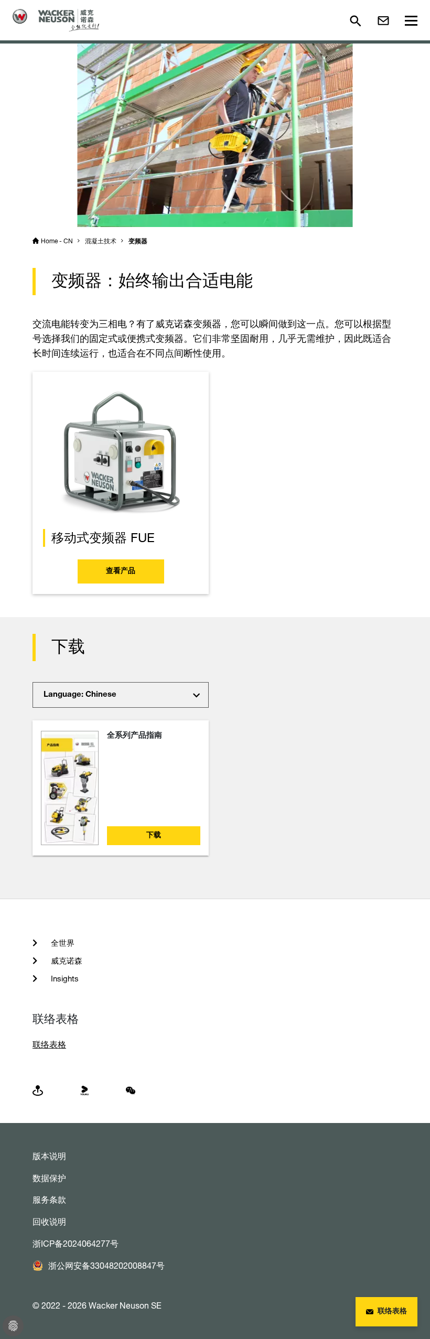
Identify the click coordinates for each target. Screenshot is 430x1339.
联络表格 (49, 1044)
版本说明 (49, 1156)
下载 (153, 835)
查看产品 (120, 571)
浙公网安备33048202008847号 (106, 1265)
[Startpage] (56, 20)
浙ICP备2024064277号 (76, 1243)
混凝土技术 (100, 241)
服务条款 (49, 1199)
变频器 (137, 242)
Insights (64, 979)
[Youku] (84, 1090)
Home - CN (57, 241)
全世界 (61, 943)
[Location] (38, 1090)
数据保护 (49, 1178)
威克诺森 (65, 961)
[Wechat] (130, 1090)
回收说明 (49, 1221)
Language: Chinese (80, 695)
